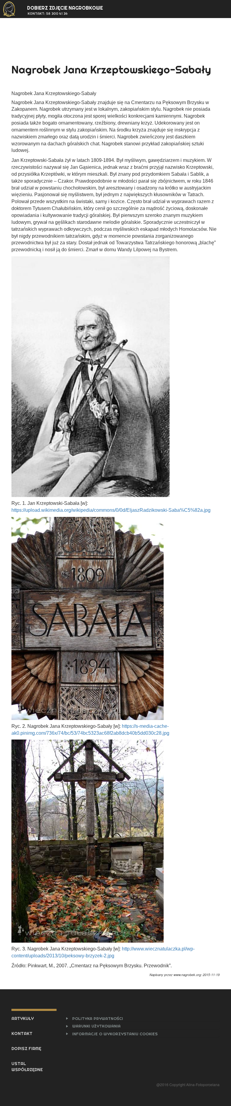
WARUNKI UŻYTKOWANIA (96, 1026)
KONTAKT (21, 1033)
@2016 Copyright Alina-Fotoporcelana (187, 1084)
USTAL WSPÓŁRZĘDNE (27, 1066)
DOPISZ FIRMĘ (26, 1048)
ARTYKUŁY (22, 1018)
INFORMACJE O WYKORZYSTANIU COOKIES (115, 1033)
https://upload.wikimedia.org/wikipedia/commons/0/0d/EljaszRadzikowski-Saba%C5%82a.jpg (111, 510)
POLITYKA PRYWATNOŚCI (97, 1018)
